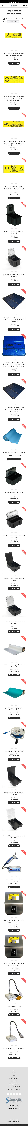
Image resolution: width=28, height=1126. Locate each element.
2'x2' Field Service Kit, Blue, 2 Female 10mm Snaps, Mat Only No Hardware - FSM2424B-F (14, 319)
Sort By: (4, 21)
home (14, 1070)
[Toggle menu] (4, 5)
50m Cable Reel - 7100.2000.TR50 (14, 751)
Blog (14, 1075)
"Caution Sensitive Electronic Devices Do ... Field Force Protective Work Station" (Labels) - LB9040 (14, 143)
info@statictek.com (14, 1121)
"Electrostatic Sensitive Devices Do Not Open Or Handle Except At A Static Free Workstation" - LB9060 (14, 188)
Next (20, 18)
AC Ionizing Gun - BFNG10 (14, 879)
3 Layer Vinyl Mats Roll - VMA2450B (14, 452)
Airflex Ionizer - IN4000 (14, 1006)
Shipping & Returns (14, 1089)
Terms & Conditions (14, 1086)
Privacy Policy (14, 1083)
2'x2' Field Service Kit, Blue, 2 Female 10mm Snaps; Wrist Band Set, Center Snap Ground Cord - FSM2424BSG (14, 364)
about (14, 1072)
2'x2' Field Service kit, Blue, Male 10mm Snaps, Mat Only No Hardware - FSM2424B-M (14, 409)
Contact (14, 1081)
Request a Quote (14, 1078)
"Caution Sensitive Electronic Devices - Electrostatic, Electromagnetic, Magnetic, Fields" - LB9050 (14, 98)
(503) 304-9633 (16, 2)
